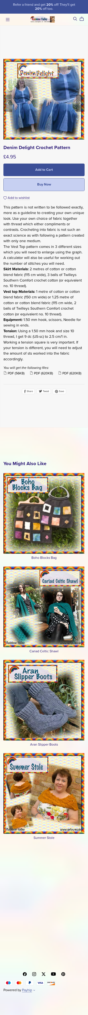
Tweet (45, 391)
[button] (7, 103)
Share (29, 391)
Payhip (27, 990)
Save (61, 391)
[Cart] (83, 19)
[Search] (75, 19)
